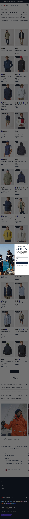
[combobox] (17, 261)
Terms (19, 272)
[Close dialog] (28, 244)
